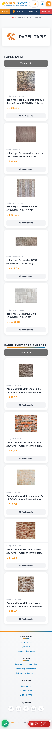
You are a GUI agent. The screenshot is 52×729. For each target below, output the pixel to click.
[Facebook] (11, 709)
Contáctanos (26, 686)
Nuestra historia (26, 642)
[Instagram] (18, 709)
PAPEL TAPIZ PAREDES (25, 345)
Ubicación (26, 647)
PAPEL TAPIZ (13, 56)
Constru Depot (15, 722)
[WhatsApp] (41, 709)
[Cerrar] (50, 721)
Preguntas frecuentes (26, 651)
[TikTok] (26, 709)
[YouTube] (33, 709)
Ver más (24, 63)
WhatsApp (27, 690)
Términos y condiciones (26, 668)
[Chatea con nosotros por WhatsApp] (5, 723)
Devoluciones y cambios (26, 664)
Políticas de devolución (26, 673)
